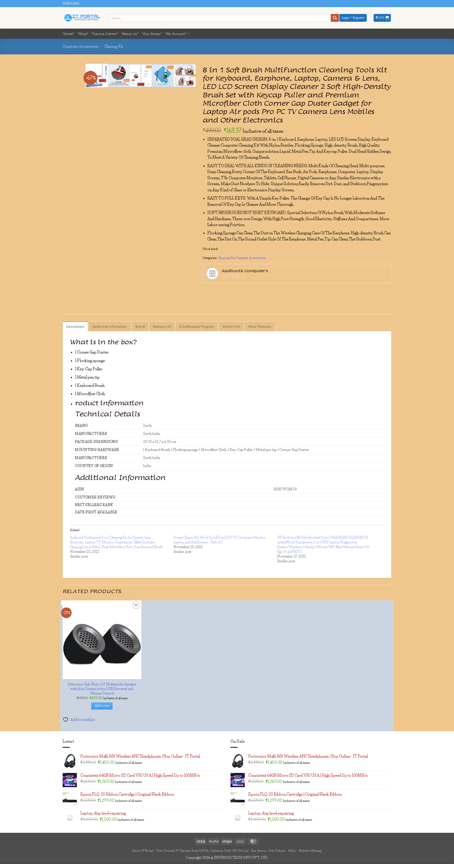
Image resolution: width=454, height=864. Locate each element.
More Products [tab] (260, 326)
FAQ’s (292, 850)
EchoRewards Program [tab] (196, 326)
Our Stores (258, 850)
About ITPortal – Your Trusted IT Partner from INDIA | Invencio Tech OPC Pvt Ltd (190, 850)
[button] (382, 18)
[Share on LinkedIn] (258, 290)
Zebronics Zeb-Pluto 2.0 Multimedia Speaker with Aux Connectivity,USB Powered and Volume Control (102, 688)
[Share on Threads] (232, 290)
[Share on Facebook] (207, 290)
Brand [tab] (140, 326)
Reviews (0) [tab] (162, 326)
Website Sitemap (310, 850)
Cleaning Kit (113, 46)
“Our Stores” (152, 33)
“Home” (68, 33)
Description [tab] (75, 326)
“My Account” (176, 33)
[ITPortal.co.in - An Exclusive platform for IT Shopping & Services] (82, 18)
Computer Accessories (81, 46)
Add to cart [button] (102, 705)
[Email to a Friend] (241, 290)
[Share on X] (215, 290)
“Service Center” (105, 33)
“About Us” (130, 33)
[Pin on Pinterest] (249, 290)
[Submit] (335, 18)
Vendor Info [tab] (231, 326)
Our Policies (277, 850)
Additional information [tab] (109, 326)
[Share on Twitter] (224, 290)
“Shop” (83, 33)
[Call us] (393, 6)
